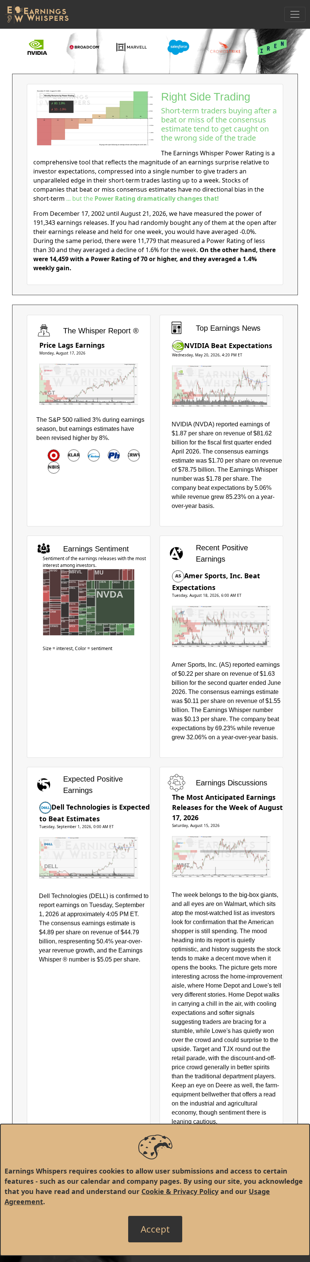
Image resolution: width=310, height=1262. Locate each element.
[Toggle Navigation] (294, 14)
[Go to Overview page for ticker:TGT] (54, 455)
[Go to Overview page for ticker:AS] (178, 575)
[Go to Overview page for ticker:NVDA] (178, 345)
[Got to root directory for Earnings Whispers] (37, 14)
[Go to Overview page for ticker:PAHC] (114, 455)
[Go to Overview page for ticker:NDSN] (94, 455)
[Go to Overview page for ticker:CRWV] (134, 455)
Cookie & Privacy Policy (180, 1191)
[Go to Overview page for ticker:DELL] (45, 806)
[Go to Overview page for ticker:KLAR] (74, 455)
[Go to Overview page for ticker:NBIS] (54, 467)
